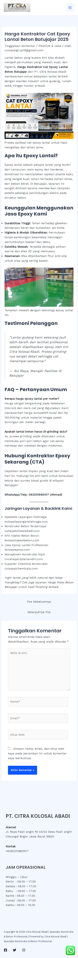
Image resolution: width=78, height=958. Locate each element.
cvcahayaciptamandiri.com (24, 559)
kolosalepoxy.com (17, 549)
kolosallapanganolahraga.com (26, 521)
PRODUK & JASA (49, 46)
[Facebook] (5, 950)
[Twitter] (14, 950)
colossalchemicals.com (21, 568)
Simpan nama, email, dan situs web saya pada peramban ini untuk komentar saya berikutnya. (37, 753)
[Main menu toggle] (70, 7)
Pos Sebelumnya (39, 601)
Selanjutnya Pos (39, 612)
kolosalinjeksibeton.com (22, 540)
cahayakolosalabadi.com (22, 531)
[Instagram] (23, 950)
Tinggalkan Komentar (20, 46)
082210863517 (39, 494)
